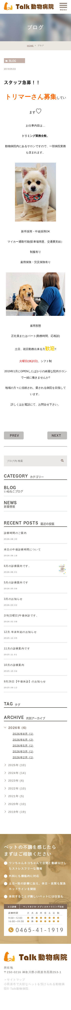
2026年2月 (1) (23, 757)
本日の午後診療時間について (22, 549)
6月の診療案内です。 (17, 566)
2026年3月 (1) (23, 751)
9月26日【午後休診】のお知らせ (25, 681)
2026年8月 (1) (23, 733)
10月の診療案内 (14, 665)
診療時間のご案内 (15, 533)
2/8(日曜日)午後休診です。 (21, 615)
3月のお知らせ (13, 599)
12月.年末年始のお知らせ (20, 632)
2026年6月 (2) (23, 739)
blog (12, 61)
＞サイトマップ (14, 979)
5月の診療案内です (16, 582)
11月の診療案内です (17, 648)
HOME (30, 46)
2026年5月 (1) (23, 745)
